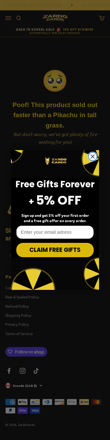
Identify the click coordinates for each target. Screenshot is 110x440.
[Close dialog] (92, 156)
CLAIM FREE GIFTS (55, 250)
